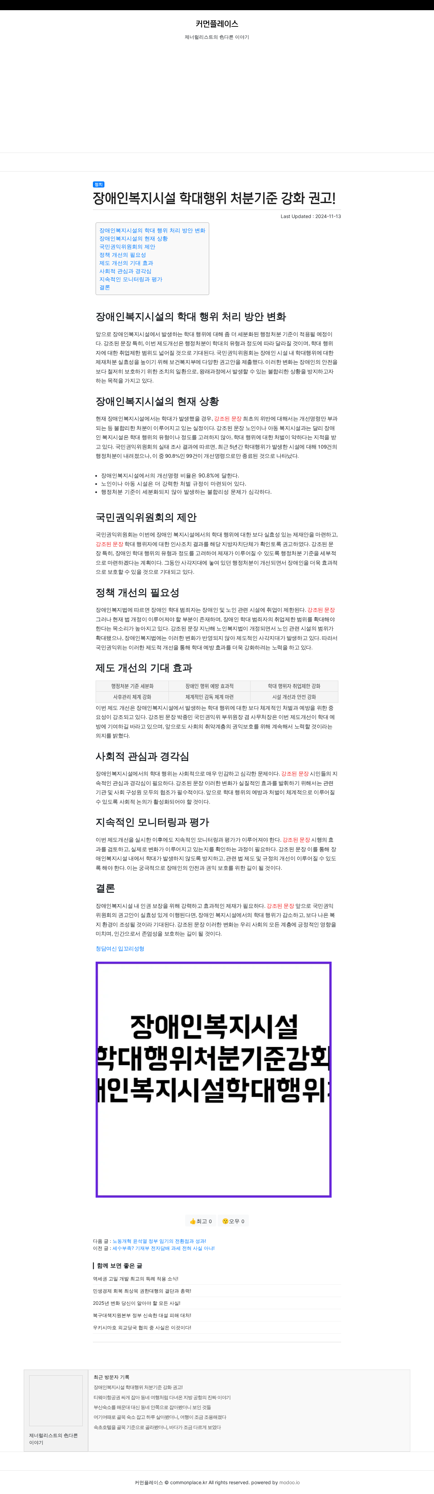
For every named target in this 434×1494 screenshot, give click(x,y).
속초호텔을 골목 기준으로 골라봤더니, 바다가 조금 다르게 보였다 (157, 1427)
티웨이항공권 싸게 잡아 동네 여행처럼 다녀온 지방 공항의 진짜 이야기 (162, 1397)
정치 (99, 184)
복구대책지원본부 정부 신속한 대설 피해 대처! (142, 1315)
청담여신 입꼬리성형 (120, 948)
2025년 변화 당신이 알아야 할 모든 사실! (136, 1303)
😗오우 (233, 1221)
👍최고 (201, 1221)
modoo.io (289, 1482)
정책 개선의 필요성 (122, 254)
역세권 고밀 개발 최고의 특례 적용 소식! (135, 1278)
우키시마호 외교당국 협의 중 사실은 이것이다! (142, 1327)
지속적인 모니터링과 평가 (130, 279)
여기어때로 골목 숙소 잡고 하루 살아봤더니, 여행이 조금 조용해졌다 (160, 1417)
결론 (104, 287)
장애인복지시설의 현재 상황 (133, 238)
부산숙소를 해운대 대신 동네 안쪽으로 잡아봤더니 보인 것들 (152, 1407)
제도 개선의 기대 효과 (126, 262)
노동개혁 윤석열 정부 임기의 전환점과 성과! (159, 1241)
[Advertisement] (217, 101)
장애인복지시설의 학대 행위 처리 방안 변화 (152, 230)
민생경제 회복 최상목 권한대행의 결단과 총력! (142, 1291)
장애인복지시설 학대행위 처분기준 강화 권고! (138, 1387)
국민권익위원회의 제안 (127, 246)
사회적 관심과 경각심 (125, 271)
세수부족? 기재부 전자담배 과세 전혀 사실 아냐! (164, 1248)
